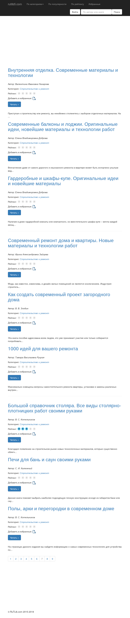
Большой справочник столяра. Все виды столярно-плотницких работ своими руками (64, 408)
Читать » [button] (14, 104)
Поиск (117, 11)
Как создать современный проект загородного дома (59, 297)
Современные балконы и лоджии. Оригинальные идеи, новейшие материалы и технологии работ (63, 126)
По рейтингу (77, 4)
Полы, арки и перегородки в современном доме (61, 508)
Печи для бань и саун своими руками (49, 459)
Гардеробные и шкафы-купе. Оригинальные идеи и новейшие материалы (63, 181)
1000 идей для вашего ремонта (43, 348)
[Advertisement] (69, 41)
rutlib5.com (15, 4)
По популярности (57, 4)
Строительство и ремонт (34, 88)
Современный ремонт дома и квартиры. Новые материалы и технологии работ (61, 243)
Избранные (94, 4)
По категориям (34, 4)
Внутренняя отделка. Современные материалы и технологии (63, 72)
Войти (75, 11)
